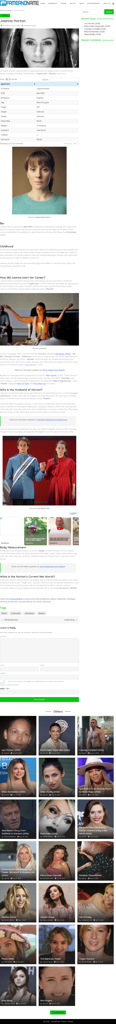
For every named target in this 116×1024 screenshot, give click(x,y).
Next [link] (75, 143)
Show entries (8, 79)
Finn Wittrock (40, 383)
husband (74, 393)
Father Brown (30, 364)
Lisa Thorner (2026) (92, 23)
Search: (45, 80)
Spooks (42, 613)
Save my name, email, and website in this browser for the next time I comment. (36, 681)
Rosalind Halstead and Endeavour (52, 420)
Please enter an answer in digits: (9, 684)
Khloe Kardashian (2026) (94, 31)
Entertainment (93, 3)
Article (73, 3)
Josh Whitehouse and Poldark (52, 566)
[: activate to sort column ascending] (57, 84)
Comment (3, 636)
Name (2, 665)
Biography (52, 3)
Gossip (63, 3)
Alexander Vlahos (63, 354)
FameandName (16, 599)
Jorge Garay (69, 620)
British (4, 613)
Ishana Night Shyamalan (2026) (97, 26)
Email (42, 665)
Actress (9, 10)
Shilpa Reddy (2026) (92, 34)
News (81, 3)
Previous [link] (68, 143)
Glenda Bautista (11, 620)
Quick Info (5, 84)
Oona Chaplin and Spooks (53, 370)
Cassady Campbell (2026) (95, 29)
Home (42, 3)
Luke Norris (29, 613)
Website (3, 673)
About (106, 3)
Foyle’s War (15, 613)
